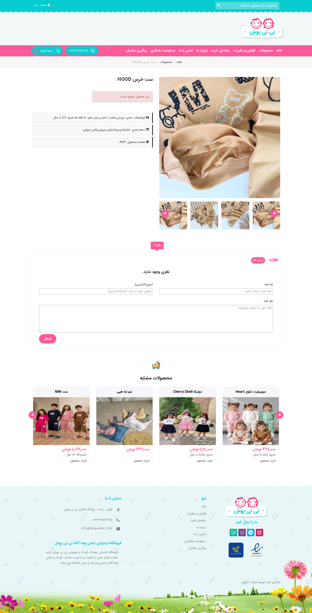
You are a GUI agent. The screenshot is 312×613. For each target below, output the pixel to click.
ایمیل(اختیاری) (144, 285)
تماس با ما (186, 51)
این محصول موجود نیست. (134, 96)
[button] (42, 5)
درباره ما (202, 51)
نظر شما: (268, 301)
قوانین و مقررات (244, 51)
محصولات (266, 51)
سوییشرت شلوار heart (251, 392)
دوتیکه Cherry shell (187, 392)
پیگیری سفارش (136, 51)
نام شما (269, 285)
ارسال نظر (258, 260)
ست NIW (61, 392)
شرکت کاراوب (249, 582)
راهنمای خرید (220, 51)
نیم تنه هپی (124, 392)
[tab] (157, 245)
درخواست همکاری (162, 51)
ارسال (47, 339)
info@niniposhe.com (97, 528)
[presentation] (165, 213)
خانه (279, 51)
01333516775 (102, 519)
